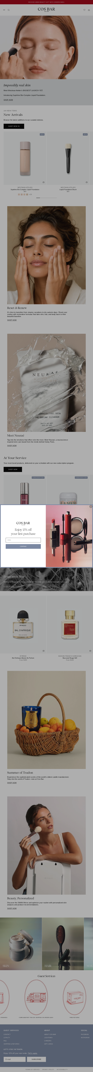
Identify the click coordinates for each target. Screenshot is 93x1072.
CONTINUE (23, 546)
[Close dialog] (91, 506)
